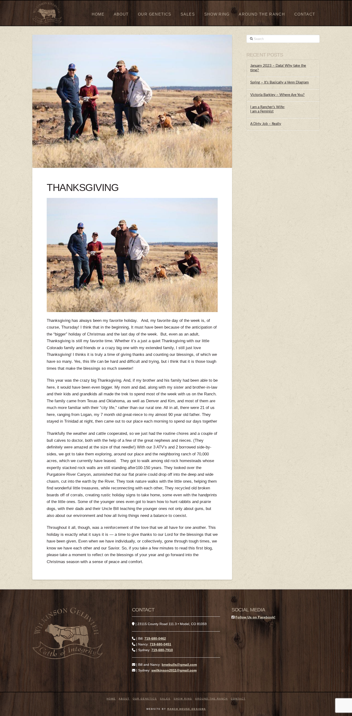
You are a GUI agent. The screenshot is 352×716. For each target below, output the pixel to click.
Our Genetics (145, 698)
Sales (165, 698)
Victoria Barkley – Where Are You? (277, 95)
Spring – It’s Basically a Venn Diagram (279, 82)
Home (111, 698)
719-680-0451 (160, 644)
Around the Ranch (211, 698)
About (124, 698)
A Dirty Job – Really (265, 124)
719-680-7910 (162, 650)
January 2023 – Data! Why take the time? (278, 68)
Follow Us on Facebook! (255, 617)
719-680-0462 (155, 638)
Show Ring (183, 698)
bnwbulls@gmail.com (179, 664)
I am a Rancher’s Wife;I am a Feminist (267, 109)
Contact (238, 698)
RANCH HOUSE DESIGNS (186, 709)
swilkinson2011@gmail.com (174, 670)
